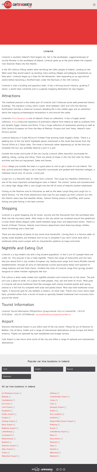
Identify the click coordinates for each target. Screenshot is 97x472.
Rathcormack (8, 439)
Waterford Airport (10, 456)
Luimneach (7, 435)
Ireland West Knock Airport (62, 421)
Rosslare (6, 442)
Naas (52, 435)
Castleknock (7, 400)
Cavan (53, 400)
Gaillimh (54, 417)
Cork (52, 404)
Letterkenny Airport (58, 431)
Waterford (54, 452)
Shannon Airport (9, 445)
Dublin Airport (8, 414)
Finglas (5, 417)
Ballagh (5, 396)
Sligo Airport (7, 449)
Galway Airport (8, 421)
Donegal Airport (57, 407)
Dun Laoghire (56, 414)
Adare (4, 166)
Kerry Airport (7, 424)
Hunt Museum (19, 118)
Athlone (53, 393)
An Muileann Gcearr (11, 393)
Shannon (54, 442)
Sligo (52, 445)
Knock (53, 428)
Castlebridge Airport (59, 396)
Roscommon (55, 439)
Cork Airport (7, 407)
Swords (53, 449)
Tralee (5, 452)
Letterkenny (7, 431)
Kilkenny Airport (9, 428)
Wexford (54, 456)
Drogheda (6, 411)
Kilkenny (54, 424)
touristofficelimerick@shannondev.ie (53, 314)
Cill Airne (6, 404)
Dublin (53, 411)
